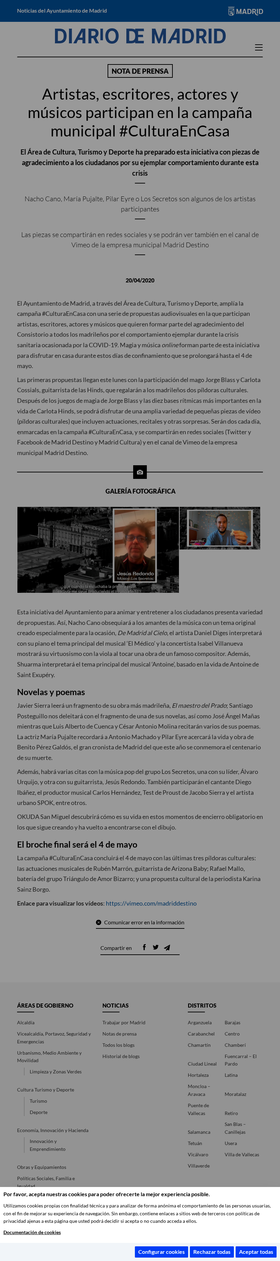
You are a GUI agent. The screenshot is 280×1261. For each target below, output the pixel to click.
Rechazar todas (211, 1251)
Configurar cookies (161, 1251)
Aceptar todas (256, 1251)
